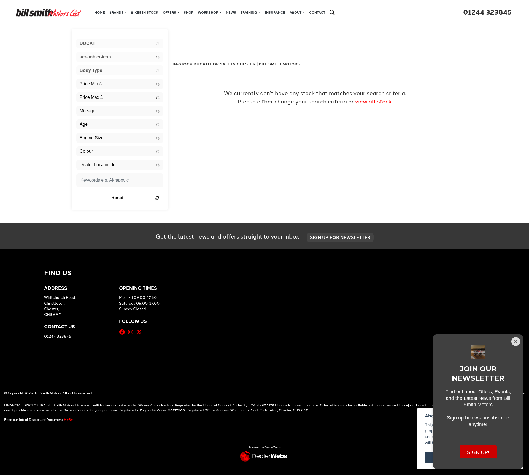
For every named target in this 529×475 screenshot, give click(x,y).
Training (249, 12)
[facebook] (123, 331)
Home (100, 12)
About (296, 12)
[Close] (515, 341)
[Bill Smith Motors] (48, 11)
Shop (188, 12)
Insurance (275, 12)
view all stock (373, 101)
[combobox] (119, 43)
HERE (68, 419)
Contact (317, 12)
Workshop (208, 12)
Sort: (182, 35)
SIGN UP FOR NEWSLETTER (340, 237)
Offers (170, 12)
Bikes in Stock (144, 12)
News (231, 12)
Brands (116, 12)
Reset (117, 197)
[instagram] (132, 331)
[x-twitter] (140, 331)
